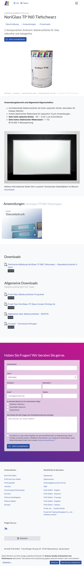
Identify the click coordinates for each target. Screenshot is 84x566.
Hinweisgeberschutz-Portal (55, 483)
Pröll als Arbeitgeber (12, 497)
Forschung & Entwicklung (14, 490)
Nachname (47, 383)
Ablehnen (54, 562)
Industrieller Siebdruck (18, 407)
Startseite (7, 93)
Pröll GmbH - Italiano (52, 505)
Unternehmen (12, 364)
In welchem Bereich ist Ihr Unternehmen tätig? (23, 401)
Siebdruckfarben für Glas (47, 93)
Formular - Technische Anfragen (22, 324)
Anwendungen (29, 24)
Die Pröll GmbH (10, 476)
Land (9, 373)
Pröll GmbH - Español (52, 501)
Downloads (45, 24)
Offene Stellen (10, 501)
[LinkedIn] (6, 528)
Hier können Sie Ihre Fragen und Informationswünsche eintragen (30, 415)
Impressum (48, 476)
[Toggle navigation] (76, 3)
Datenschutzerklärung (46, 440)
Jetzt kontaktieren (17, 39)
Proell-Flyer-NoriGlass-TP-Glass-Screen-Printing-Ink (31, 304)
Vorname (10, 383)
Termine (7, 486)
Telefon (45, 392)
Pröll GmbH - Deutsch (52, 494)
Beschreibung (12, 24)
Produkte (16, 93)
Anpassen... (7, 562)
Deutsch (23, 538)
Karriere (7, 494)
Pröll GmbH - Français (52, 497)
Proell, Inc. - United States (54, 508)
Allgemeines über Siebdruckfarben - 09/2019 (28, 314)
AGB (45, 486)
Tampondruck (14, 410)
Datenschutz (49, 479)
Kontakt (7, 505)
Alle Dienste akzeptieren (70, 562)
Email (9, 392)
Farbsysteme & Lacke (29, 93)
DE (17, 3)
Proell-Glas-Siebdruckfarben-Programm (26, 294)
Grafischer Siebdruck (17, 404)
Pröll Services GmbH (12, 479)
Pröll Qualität (9, 483)
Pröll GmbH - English (52, 490)
